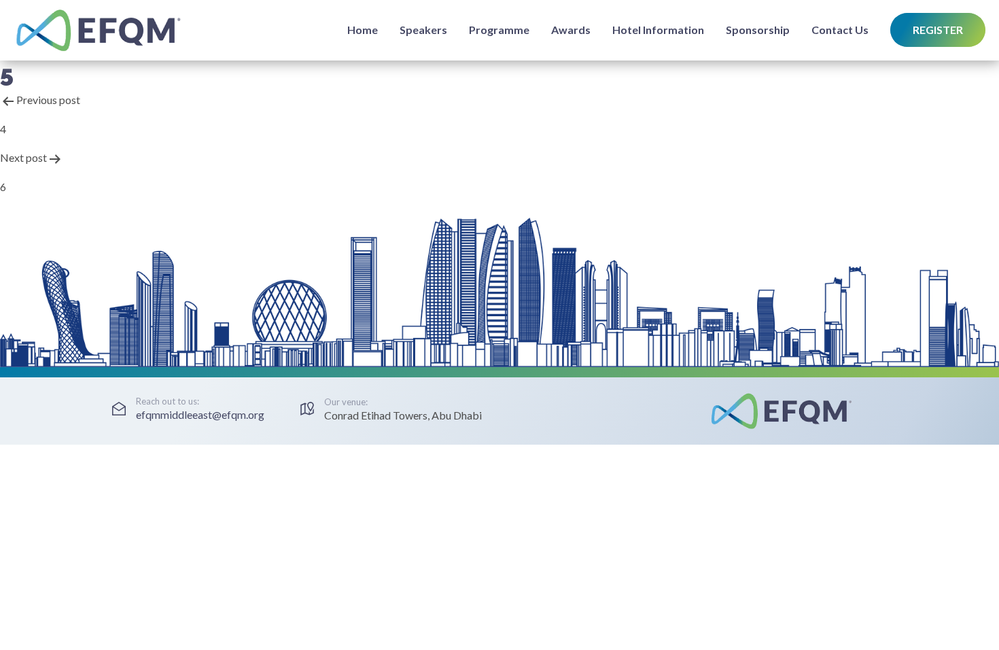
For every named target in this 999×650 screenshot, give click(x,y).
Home (362, 29)
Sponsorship (758, 29)
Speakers (423, 29)
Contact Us (840, 29)
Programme (499, 29)
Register (938, 29)
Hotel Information (658, 29)
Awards (571, 29)
